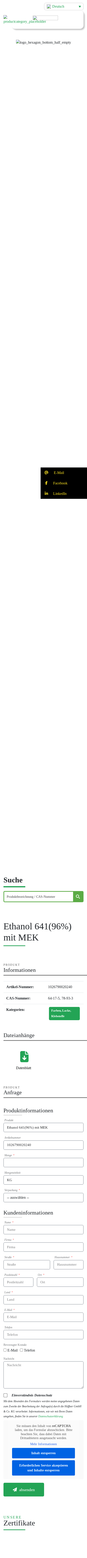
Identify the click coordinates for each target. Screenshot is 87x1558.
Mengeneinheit (12, 1172)
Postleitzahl (11, 1275)
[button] (43, 38)
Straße (8, 1257)
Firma (8, 1239)
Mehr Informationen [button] (43, 1444)
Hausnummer (63, 1257)
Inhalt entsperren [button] (43, 1453)
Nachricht (8, 1358)
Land (7, 1292)
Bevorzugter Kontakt (14, 1344)
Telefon (8, 1327)
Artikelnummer (12, 1137)
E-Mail (8, 1310)
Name (8, 1222)
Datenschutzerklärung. (51, 1416)
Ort (40, 1275)
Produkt (8, 1120)
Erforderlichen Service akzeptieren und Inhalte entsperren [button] (43, 1468)
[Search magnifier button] (78, 896)
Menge (8, 1155)
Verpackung (11, 1190)
